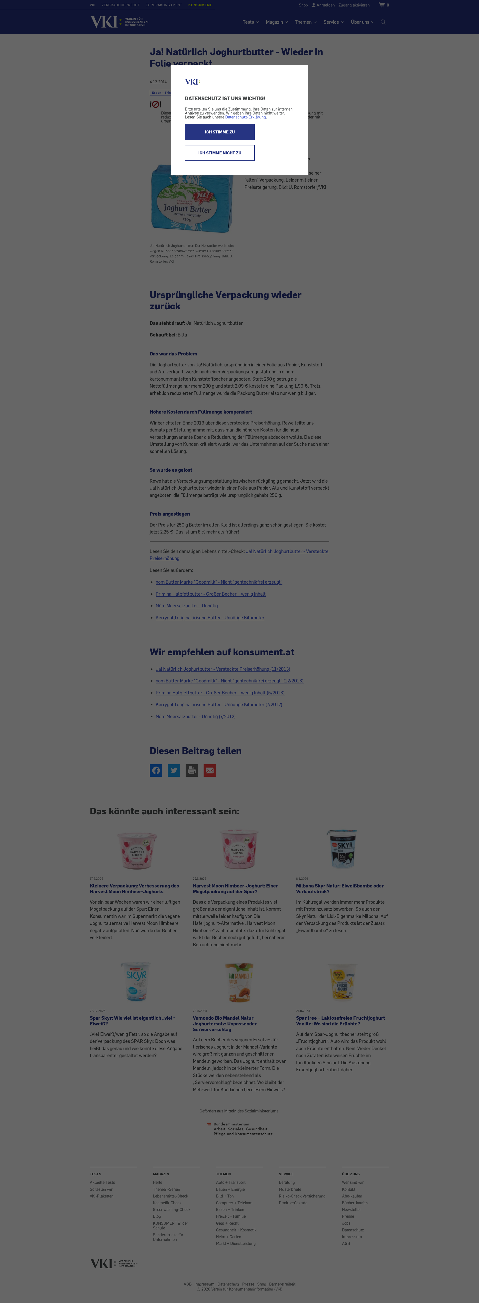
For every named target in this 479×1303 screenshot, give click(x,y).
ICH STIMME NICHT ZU (219, 152)
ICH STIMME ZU (220, 131)
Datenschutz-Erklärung (245, 116)
